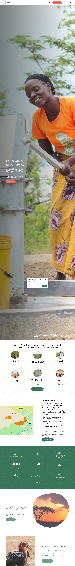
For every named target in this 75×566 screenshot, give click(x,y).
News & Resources (44, 2)
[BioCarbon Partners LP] (7, 2)
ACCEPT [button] (44, 285)
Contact (49, 2)
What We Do (25, 2)
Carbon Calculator (37, 2)
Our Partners (30, 2)
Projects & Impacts (14, 2)
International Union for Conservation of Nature (57, 550)
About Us (20, 2)
